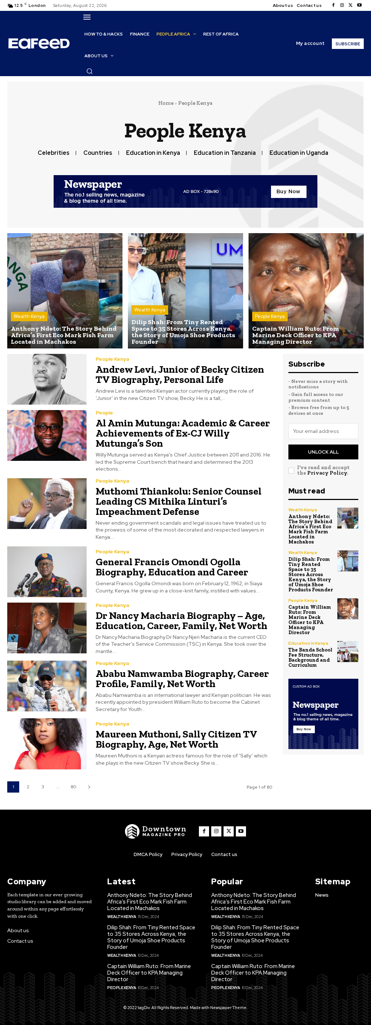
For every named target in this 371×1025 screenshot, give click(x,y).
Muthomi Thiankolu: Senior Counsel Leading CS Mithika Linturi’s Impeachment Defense (179, 501)
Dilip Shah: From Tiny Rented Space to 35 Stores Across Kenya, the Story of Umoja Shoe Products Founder (310, 574)
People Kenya (270, 316)
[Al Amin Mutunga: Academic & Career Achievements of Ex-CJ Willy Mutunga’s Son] (47, 435)
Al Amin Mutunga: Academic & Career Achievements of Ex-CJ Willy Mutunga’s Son (183, 433)
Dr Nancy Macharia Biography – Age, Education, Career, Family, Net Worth (181, 620)
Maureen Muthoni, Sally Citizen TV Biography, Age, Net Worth (176, 739)
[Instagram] (342, 5)
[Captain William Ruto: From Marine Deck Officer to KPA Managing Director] (306, 290)
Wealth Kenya (29, 316)
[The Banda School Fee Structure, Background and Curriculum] (347, 651)
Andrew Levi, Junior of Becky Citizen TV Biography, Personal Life (180, 374)
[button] (89, 71)
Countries (97, 152)
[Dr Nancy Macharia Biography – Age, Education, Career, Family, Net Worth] (47, 628)
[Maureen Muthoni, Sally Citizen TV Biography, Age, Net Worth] (47, 743)
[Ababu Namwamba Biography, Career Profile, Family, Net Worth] (47, 686)
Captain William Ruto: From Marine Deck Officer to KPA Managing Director (309, 620)
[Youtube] (359, 5)
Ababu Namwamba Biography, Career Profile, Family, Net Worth (182, 679)
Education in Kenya (153, 152)
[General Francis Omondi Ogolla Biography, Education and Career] (47, 571)
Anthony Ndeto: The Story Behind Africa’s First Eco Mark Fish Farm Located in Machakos (310, 529)
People (104, 412)
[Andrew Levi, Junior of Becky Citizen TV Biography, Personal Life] (47, 379)
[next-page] (89, 787)
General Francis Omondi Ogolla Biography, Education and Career (172, 567)
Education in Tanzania (225, 152)
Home (166, 103)
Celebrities (54, 152)
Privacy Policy (327, 473)
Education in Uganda (299, 152)
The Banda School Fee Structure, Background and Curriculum (310, 657)
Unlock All (323, 452)
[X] (350, 5)
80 (73, 787)
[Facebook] (333, 5)
